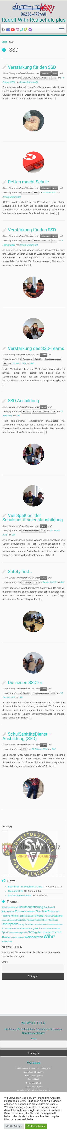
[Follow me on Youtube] (13, 30)
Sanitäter (38, 359)
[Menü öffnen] (61, 28)
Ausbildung (27, 359)
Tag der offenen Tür (44, 932)
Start (4, 41)
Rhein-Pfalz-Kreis (50, 920)
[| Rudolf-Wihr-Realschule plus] (33, 9)
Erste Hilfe (27, 78)
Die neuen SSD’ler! (25, 682)
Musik (19, 920)
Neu (24, 920)
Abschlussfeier (8, 907)
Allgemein (45, 73)
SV (30, 932)
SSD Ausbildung (23, 400)
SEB (36, 928)
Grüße (29, 916)
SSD (54, 78)
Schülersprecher (9, 928)
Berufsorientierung (31, 907)
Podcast (31, 920)
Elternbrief (41, 911)
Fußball (22, 915)
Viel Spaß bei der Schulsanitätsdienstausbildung (32, 517)
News (55, 73)
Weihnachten (33, 937)
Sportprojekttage (15, 932)
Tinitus (14, 937)
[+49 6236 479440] (22, 30)
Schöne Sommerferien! (20, 895)
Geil (32, 363)
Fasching (6, 916)
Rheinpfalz (10, 924)
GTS (34, 916)
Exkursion (53, 911)
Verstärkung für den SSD (32, 67)
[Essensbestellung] (26, 30)
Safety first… (20, 571)
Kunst (40, 915)
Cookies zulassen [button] (36, 1126)
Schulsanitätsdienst (42, 78)
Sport (5, 932)
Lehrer (59, 915)
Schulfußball (40, 924)
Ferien (14, 915)
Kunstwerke (50, 916)
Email (5, 961)
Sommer (43, 928)
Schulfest (29, 924)
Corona (19, 911)
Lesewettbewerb (9, 920)
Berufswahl (49, 907)
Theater (6, 937)
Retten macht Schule (28, 181)
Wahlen (21, 937)
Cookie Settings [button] (14, 1126)
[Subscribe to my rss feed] (4, 30)
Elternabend (30, 912)
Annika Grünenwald (28, 82)
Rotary (21, 924)
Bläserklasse (8, 911)
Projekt (38, 920)
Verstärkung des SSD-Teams (36, 348)
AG (17, 907)
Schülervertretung (25, 928)
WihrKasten (7, 941)
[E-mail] (8, 30)
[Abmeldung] (31, 30)
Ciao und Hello (15, 891)
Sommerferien (53, 928)
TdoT (59, 932)
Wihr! (49, 936)
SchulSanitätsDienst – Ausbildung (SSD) (26, 736)
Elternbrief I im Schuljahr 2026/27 (26, 886)
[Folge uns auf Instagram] (18, 30)
